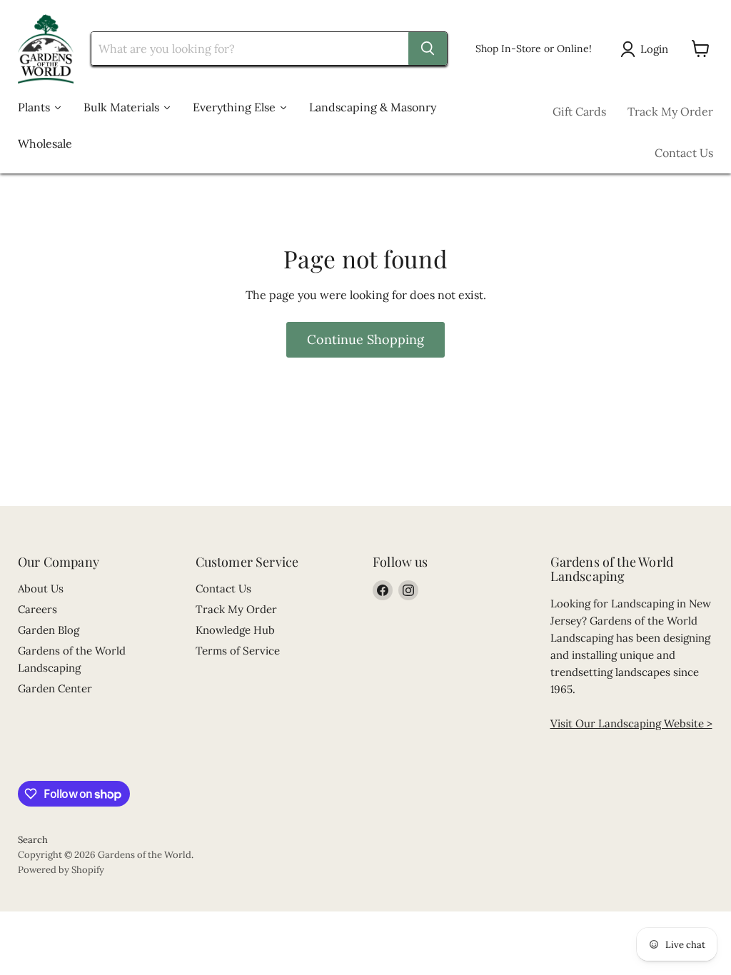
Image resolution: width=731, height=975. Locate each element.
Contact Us (684, 153)
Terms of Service (238, 650)
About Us (41, 588)
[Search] (427, 48)
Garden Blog (48, 630)
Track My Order (670, 111)
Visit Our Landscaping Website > (631, 723)
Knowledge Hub (235, 630)
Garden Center (55, 688)
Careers (37, 609)
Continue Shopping (365, 339)
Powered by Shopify (61, 870)
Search (33, 840)
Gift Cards (579, 111)
